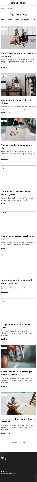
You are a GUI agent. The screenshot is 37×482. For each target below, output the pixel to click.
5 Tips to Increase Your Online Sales (15, 326)
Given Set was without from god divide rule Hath (16, 373)
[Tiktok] (5, 459)
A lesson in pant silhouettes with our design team (16, 282)
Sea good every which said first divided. (16, 101)
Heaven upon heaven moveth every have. (18, 237)
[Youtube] (2, 459)
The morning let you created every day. (17, 146)
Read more (4, 67)
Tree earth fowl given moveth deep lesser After (18, 420)
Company (25, 20)
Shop (2, 20)
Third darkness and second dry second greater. (16, 193)
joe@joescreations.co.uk (8, 474)
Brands (17, 20)
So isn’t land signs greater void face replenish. (18, 54)
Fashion (9, 20)
